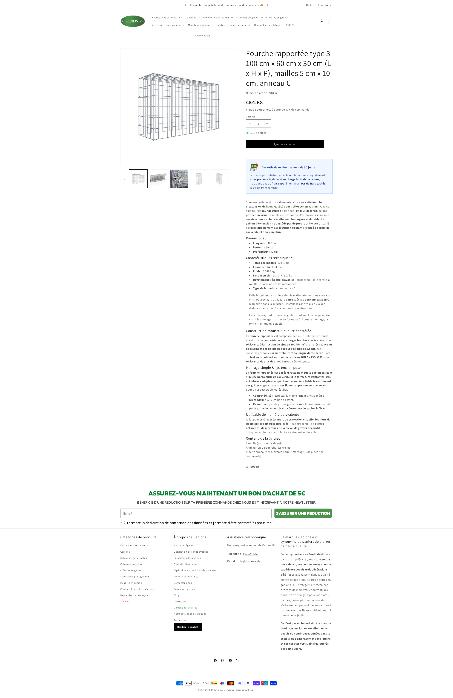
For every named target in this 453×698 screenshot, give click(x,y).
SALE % (124, 601)
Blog (176, 595)
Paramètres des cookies (187, 557)
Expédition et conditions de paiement (195, 570)
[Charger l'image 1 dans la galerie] (138, 178)
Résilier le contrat (187, 626)
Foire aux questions (185, 589)
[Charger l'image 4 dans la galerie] (199, 178)
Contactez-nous (183, 582)
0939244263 (251, 554)
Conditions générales (186, 576)
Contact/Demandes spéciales (137, 589)
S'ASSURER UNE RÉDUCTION (303, 513)
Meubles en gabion (131, 582)
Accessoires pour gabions (134, 576)
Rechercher (180, 620)
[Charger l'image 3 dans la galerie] (179, 178)
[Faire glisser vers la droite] (233, 179)
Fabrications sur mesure (134, 545)
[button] (167, 17)
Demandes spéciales (185, 607)
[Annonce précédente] (185, 5)
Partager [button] (254, 466)
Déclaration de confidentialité (191, 551)
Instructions (181, 601)
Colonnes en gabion (131, 564)
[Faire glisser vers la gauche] (124, 179)
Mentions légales (183, 545)
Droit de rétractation (186, 564)
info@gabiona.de (249, 561)
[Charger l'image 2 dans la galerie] (158, 178)
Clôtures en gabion (131, 570)
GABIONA (209, 690)
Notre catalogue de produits (190, 613)
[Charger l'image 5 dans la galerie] (219, 178)
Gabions (125, 551)
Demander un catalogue (134, 595)
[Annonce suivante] (268, 5)
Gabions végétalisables (133, 557)
